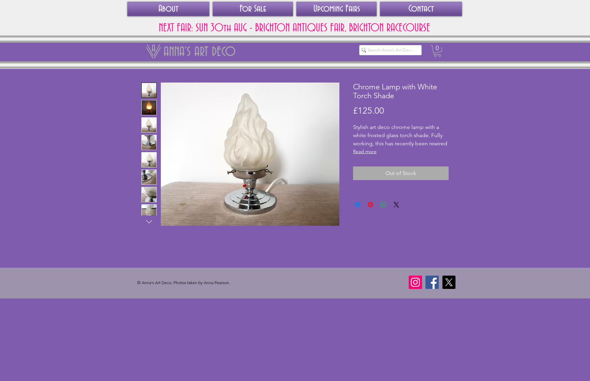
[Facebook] (432, 282)
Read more (365, 151)
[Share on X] (396, 205)
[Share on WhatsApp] (383, 205)
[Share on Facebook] (357, 205)
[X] (448, 282)
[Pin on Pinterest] (370, 205)
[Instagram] (415, 282)
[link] (437, 51)
